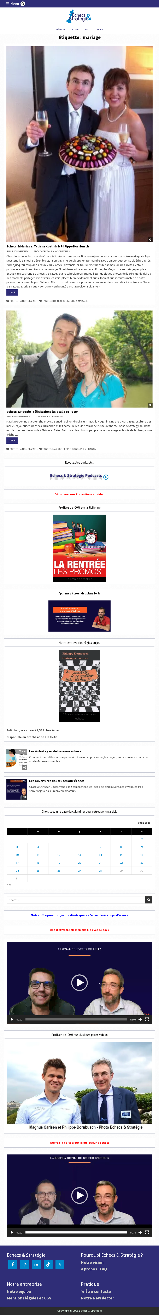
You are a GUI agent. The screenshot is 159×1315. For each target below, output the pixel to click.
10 (17, 855)
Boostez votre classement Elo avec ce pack (79, 930)
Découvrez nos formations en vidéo (80, 494)
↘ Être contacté (96, 1291)
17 (17, 862)
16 (141, 855)
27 (79, 870)
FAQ (103, 1268)
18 (37, 862)
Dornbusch (59, 301)
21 (100, 862)
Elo (87, 29)
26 (58, 870)
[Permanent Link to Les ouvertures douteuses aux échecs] (16, 789)
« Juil (9, 884)
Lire (13, 293)
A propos (89, 1268)
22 (121, 862)
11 (37, 855)
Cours (99, 29)
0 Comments (62, 251)
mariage (83, 301)
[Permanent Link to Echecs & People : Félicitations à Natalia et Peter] (79, 359)
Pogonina (78, 449)
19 (58, 862)
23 (141, 862)
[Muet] (140, 1019)
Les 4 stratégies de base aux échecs (55, 751)
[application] (79, 983)
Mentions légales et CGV (29, 1297)
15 (121, 855)
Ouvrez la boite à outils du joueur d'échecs (79, 1143)
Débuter (60, 29)
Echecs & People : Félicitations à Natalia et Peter (42, 411)
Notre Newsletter (97, 1297)
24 (17, 870)
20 (79, 862)
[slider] (76, 1019)
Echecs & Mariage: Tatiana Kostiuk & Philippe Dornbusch (47, 246)
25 (37, 870)
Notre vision (92, 1262)
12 (58, 855)
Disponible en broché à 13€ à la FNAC (32, 737)
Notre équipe (19, 1291)
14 (100, 855)
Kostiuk (72, 301)
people (67, 449)
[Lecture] (12, 1019)
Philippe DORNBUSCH (18, 251)
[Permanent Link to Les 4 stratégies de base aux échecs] (16, 759)
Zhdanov (90, 449)
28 (100, 870)
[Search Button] (22, 3)
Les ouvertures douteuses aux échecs (56, 781)
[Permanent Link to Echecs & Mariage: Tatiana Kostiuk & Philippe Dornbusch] (79, 144)
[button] (79, 982)
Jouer (75, 29)
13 (79, 855)
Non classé (29, 301)
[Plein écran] (147, 1019)
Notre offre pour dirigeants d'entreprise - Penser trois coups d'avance (79, 915)
